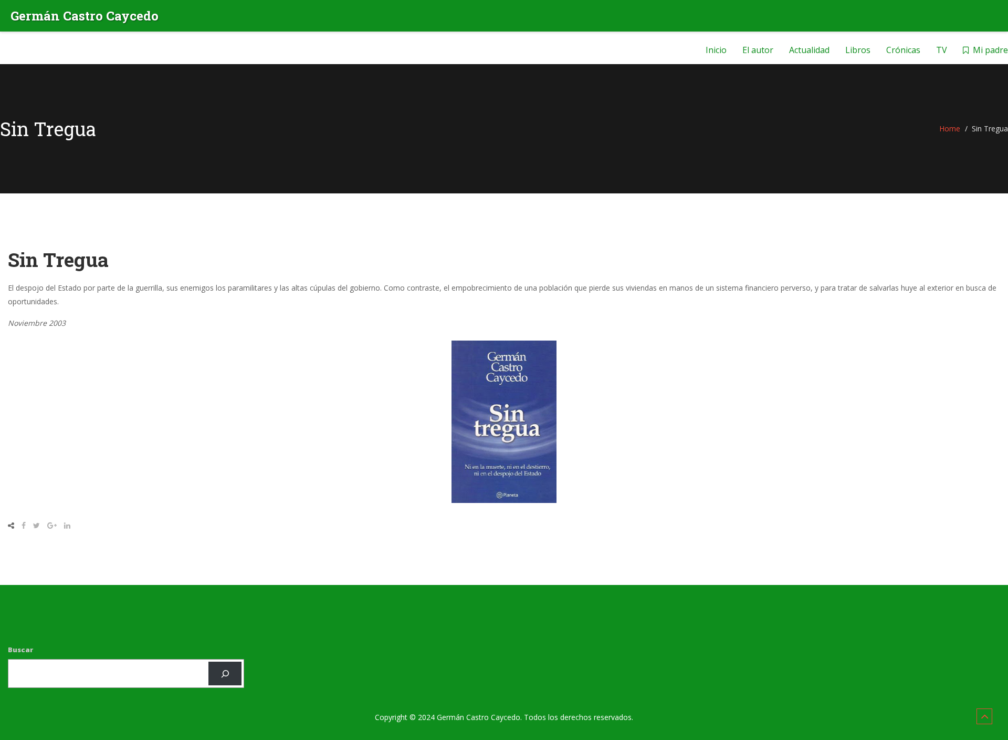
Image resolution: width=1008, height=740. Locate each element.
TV (941, 50)
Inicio (716, 50)
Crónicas (903, 50)
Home (949, 128)
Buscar (20, 649)
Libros (857, 50)
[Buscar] (225, 673)
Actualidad (809, 50)
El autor (757, 50)
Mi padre (990, 50)
